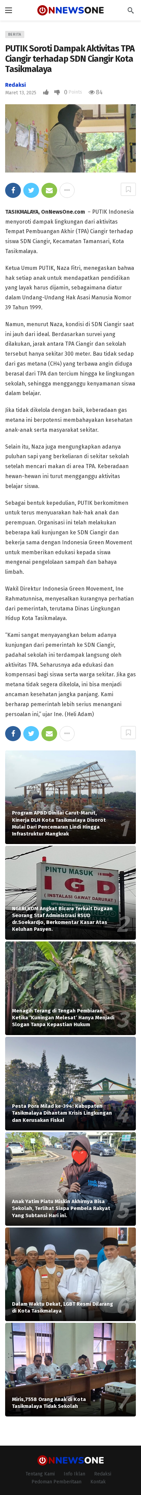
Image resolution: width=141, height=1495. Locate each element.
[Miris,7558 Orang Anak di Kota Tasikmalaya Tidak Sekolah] (70, 1369)
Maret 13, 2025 (20, 93)
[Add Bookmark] (128, 189)
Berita (14, 34)
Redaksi (15, 85)
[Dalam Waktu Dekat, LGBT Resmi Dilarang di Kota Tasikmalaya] (70, 1274)
